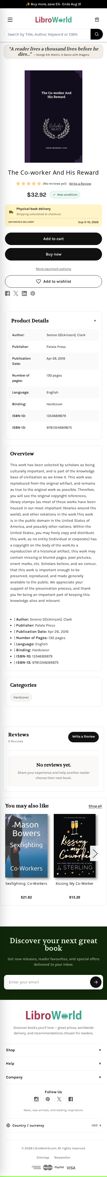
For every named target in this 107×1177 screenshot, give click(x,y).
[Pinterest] (32, 293)
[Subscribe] (96, 982)
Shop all (95, 806)
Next (95, 853)
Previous (6, 853)
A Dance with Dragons (75, 54)
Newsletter (62, 1157)
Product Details (30, 321)
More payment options (53, 269)
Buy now (53, 254)
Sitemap (43, 1157)
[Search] (97, 34)
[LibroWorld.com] (54, 1015)
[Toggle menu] (10, 19)
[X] (15, 293)
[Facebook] (7, 293)
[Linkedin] (24, 293)
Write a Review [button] (80, 183)
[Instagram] (36, 1099)
